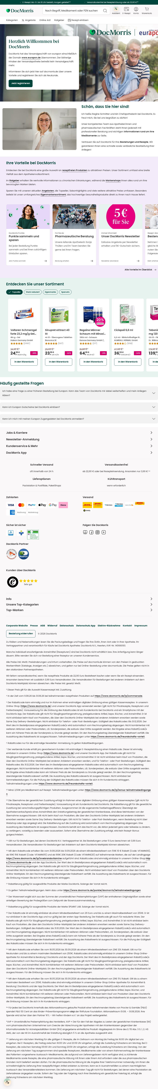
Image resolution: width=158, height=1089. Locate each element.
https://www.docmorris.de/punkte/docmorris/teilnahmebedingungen (102, 890)
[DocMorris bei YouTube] (103, 532)
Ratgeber (14, 181)
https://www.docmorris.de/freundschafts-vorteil (118, 737)
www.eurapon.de (31, 58)
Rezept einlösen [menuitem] (80, 20)
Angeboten (48, 191)
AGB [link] (42, 625)
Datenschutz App (85, 625)
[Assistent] (7, 1082)
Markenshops (113, 181)
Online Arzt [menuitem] (45, 20)
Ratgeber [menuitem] (59, 20)
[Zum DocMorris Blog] (85, 532)
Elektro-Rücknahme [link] (109, 625)
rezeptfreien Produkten (74, 170)
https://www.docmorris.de (35, 706)
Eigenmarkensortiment (53, 195)
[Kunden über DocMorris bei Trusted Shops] (23, 582)
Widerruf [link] (52, 625)
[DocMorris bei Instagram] (97, 532)
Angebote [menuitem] (30, 20)
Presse (34, 625)
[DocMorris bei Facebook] (91, 532)
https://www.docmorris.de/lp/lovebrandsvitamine (34, 858)
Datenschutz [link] (67, 625)
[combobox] (76, 11)
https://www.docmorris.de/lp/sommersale (118, 696)
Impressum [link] (140, 625)
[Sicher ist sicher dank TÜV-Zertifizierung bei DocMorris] (10, 533)
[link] (11, 554)
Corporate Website (17, 625)
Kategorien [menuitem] (12, 20)
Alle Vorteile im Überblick (138, 270)
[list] (82, 234)
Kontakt (127, 625)
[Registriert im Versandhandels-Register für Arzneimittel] (33, 535)
